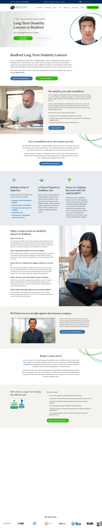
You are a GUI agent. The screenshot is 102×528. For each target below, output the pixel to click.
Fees (60, 7)
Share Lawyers (14, 9)
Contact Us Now (55, 128)
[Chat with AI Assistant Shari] (98, 524)
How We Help (48, 7)
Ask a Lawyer (75, 7)
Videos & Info (67, 7)
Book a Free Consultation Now (71, 332)
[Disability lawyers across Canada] (80, 2)
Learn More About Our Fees (50, 163)
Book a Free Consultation (21, 78)
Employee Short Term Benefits (21, 205)
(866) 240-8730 (20, 72)
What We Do (40, 7)
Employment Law (17, 212)
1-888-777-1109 (87, 2)
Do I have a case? (92, 7)
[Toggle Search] (77, 1)
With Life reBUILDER (79, 204)
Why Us (55, 7)
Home (17, 19)
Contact (82, 7)
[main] (51, 263)
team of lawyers (43, 197)
